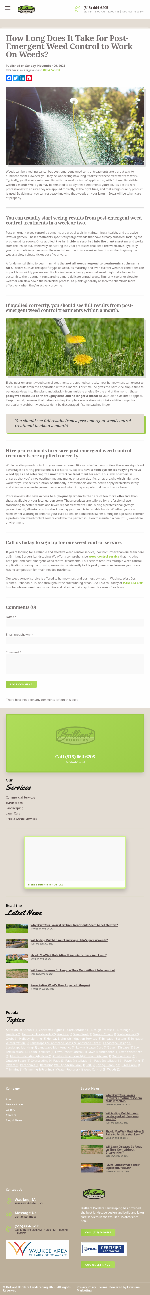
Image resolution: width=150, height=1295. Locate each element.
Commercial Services (20, 797)
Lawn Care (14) (99, 1047)
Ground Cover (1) (104, 1034)
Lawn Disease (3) (121, 1047)
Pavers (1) (12, 1065)
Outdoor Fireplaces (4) (68, 1056)
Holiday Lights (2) (59, 1039)
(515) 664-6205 (133, 583)
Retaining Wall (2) (52, 1065)
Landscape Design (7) (117, 1043)
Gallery (10, 1109)
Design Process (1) (104, 1030)
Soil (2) (90, 1065)
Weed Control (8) (95, 1069)
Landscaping (14, 808)
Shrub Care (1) (75, 1065)
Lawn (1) (82, 1047)
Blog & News (14, 1120)
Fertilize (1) (13, 1034)
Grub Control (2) (128, 1034)
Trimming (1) (15, 1069)
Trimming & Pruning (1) (40, 1069)
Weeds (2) (114, 1069)
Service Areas (14, 1104)
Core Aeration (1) (79, 1030)
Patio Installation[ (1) (108, 1061)
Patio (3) (59, 1061)
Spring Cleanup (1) (108, 1065)
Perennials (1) (29, 1065)
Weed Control (51, 70)
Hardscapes (14, 803)
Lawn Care (13, 813)
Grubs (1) (12, 1039)
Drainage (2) (125, 1030)
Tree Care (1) (131, 1065)
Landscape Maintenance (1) (56, 1047)
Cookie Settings (97, 1264)
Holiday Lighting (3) (32, 1039)
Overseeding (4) (41, 1061)
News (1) (46, 1056)
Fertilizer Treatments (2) (39, 1034)
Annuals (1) (30, 1030)
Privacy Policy (86, 1287)
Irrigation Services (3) (86, 1039)
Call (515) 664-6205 (98, 1232)
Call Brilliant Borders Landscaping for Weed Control (75, 717)
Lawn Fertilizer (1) (41, 1052)
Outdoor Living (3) (124, 1056)
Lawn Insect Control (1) (71, 1052)
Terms (102, 1287)
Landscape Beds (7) (62, 1043)
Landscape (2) (39, 1043)
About (10, 1099)
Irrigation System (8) (116, 1039)
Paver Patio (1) (134, 1061)
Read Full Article (17, 926)
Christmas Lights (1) (53, 1030)
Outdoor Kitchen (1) (97, 1056)
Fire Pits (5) (64, 1034)
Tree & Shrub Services (21, 819)
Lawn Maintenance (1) (103, 1052)
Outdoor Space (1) (18, 1061)
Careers (11, 1115)
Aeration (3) (14, 1030)
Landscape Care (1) (89, 1043)
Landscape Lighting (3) (21, 1047)
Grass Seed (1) (82, 1034)
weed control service (104, 556)
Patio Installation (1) (79, 1061)
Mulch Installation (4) (25, 1056)
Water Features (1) (70, 1069)
